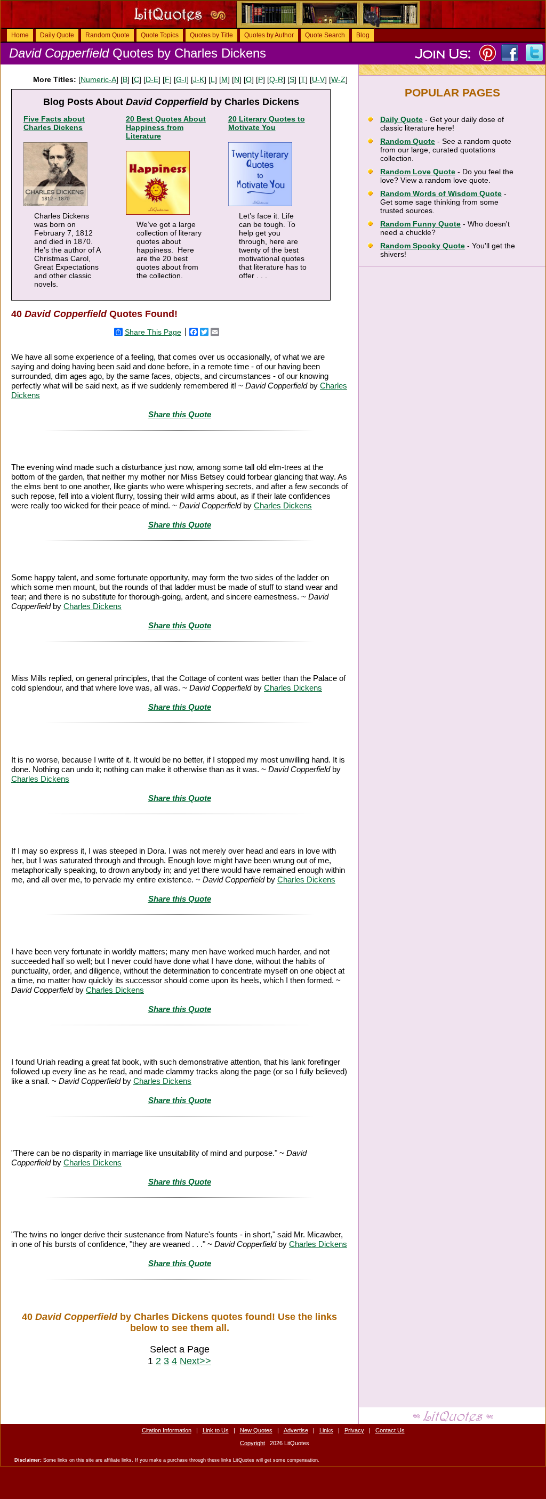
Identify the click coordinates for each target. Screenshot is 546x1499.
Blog (363, 35)
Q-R (276, 79)
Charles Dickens (283, 505)
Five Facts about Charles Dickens (54, 123)
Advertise (296, 1430)
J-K (198, 79)
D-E (152, 79)
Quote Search (325, 35)
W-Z (338, 79)
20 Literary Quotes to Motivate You (266, 123)
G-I (181, 79)
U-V (318, 79)
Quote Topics (160, 35)
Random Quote (107, 35)
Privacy (354, 1430)
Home (20, 35)
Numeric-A (98, 79)
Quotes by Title (211, 35)
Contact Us (390, 1430)
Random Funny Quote (420, 224)
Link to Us (216, 1430)
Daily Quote (57, 35)
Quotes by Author (269, 35)
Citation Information (166, 1430)
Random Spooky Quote (422, 245)
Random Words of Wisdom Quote (441, 193)
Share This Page (153, 332)
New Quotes (256, 1430)
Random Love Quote (417, 171)
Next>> (195, 1360)
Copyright (252, 1443)
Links (326, 1430)
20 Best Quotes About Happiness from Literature (166, 127)
